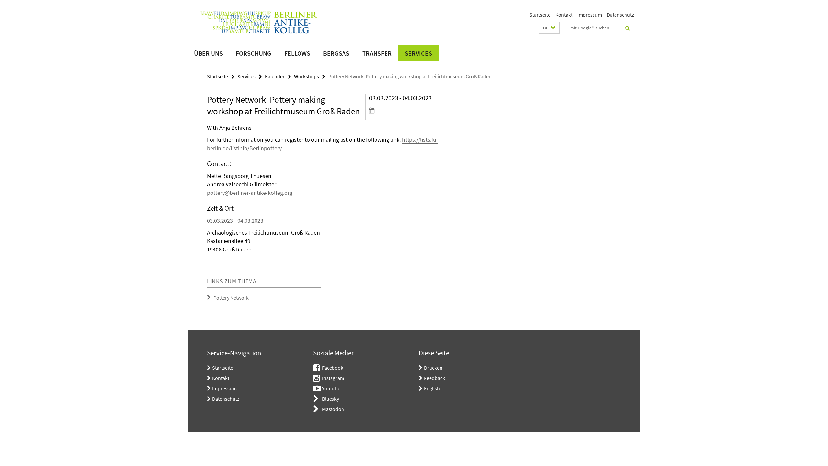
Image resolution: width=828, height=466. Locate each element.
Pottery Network (231, 297)
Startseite (539, 14)
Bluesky (330, 398)
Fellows (297, 53)
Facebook (332, 367)
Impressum (589, 14)
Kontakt (563, 14)
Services (418, 53)
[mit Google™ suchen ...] (628, 28)
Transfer (377, 53)
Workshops (306, 76)
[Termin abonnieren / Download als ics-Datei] (406, 110)
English (432, 388)
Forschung (253, 53)
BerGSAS (336, 53)
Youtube (331, 388)
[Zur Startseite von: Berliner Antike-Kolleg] (259, 22)
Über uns (208, 53)
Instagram (333, 378)
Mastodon (333, 409)
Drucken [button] (433, 367)
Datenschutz (620, 14)
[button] (549, 28)
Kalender (275, 76)
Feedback (434, 378)
